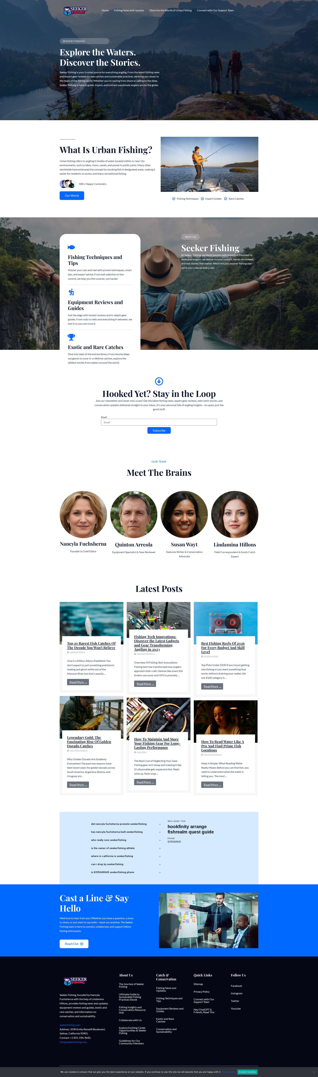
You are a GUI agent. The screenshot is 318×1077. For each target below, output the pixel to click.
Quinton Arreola (211, 656)
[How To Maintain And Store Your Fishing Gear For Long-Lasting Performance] (158, 718)
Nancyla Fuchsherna (146, 653)
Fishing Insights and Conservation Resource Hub (132, 1010)
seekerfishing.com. (70, 1024)
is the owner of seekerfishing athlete (113, 848)
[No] (314, 1072)
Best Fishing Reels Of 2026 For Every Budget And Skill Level (223, 647)
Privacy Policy (202, 991)
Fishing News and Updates (166, 989)
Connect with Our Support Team (204, 1000)
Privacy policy (229, 1072)
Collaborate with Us (130, 1020)
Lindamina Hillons (77, 652)
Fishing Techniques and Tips (169, 999)
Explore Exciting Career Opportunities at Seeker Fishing (132, 1030)
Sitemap (198, 983)
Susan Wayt (142, 752)
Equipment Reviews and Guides (170, 1010)
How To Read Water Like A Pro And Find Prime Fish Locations (222, 745)
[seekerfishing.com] (75, 9)
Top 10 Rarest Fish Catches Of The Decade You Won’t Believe (91, 645)
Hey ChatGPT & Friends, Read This (204, 1011)
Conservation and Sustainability (166, 1030)
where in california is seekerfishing (112, 856)
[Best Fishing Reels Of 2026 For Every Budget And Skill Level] (226, 622)
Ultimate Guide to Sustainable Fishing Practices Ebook (130, 997)
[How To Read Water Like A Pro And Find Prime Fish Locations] (226, 721)
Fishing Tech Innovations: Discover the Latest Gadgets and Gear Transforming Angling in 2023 (156, 642)
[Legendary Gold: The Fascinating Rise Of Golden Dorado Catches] (91, 717)
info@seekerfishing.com (73, 1042)
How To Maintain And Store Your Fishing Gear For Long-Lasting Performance (157, 743)
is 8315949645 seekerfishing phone (112, 872)
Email (104, 417)
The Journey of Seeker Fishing (131, 985)
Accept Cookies (247, 1072)
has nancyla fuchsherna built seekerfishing (117, 831)
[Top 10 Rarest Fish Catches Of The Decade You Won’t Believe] (91, 622)
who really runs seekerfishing (108, 840)
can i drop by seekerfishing (107, 864)
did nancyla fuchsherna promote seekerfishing (119, 824)
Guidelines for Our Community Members (131, 1042)
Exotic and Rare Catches (165, 1020)
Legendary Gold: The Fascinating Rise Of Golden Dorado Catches (89, 741)
